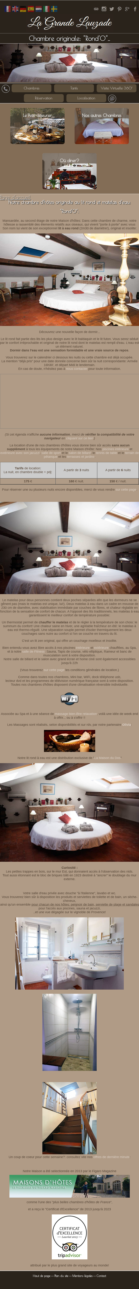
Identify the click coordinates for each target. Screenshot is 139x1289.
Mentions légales (82, 1275)
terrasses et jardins (80, 456)
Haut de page (41, 1275)
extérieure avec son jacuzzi (20, 453)
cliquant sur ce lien (79, 438)
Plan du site (61, 1275)
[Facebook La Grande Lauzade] (135, 12)
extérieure (101, 648)
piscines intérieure (115, 449)
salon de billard (80, 453)
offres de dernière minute (111, 1157)
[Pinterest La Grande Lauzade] (119, 12)
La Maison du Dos (107, 758)
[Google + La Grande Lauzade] (127, 12)
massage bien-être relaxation (76, 714)
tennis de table (106, 453)
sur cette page (126, 489)
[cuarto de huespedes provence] (31, 12)
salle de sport (51, 453)
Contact (101, 1275)
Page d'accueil (15, 197)
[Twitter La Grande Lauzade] (112, 12)
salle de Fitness (33, 651)
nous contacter (76, 369)
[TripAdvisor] (96, 12)
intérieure (83, 648)
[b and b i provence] (54, 12)
